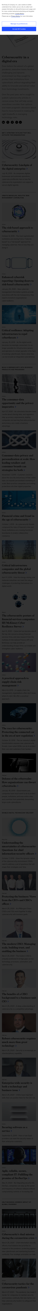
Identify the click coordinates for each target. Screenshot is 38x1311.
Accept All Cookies (19, 29)
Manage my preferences (19, 24)
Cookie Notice (19, 13)
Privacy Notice (15, 16)
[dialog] (19, 17)
